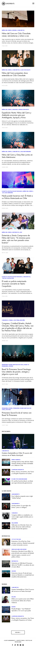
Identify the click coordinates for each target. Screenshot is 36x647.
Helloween (15, 523)
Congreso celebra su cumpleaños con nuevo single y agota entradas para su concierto (22, 516)
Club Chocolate (25, 70)
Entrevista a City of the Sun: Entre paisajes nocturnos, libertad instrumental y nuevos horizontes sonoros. (23, 543)
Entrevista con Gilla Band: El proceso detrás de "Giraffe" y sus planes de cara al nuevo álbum (23, 565)
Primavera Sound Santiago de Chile (12, 364)
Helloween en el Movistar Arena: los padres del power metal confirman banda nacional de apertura (22, 526)
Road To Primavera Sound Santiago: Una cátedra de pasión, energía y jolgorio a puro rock (16, 371)
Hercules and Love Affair (19, 549)
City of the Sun (16, 539)
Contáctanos (20, 640)
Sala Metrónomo (26, 151)
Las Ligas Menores (7, 192)
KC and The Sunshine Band (19, 479)
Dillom (14, 596)
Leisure (14, 571)
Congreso (5, 320)
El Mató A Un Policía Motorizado (12, 191)
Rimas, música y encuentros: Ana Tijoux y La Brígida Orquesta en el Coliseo (23, 472)
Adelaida (15, 109)
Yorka (11, 320)
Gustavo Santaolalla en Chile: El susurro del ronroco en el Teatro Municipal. (17, 454)
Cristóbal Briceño (19, 320)
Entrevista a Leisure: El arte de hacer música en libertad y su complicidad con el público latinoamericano (23, 575)
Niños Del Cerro (6, 30)
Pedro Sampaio (16, 459)
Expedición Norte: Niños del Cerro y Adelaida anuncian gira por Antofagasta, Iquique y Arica (16, 115)
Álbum (13, 606)
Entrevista (15, 232)
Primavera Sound (7, 408)
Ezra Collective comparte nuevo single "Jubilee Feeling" (22, 497)
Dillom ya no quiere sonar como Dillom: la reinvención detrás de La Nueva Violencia (23, 600)
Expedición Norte (24, 109)
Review (14, 30)
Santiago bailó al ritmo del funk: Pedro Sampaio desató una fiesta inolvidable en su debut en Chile (22, 463)
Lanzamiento (15, 494)
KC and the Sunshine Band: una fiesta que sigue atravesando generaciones (22, 482)
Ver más (17, 632)
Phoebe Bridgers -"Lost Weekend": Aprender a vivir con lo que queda (21, 609)
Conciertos (20, 30)
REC (21, 232)
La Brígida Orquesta (18, 469)
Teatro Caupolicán (8, 278)
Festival (8, 409)
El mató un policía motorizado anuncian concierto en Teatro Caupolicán (14, 283)
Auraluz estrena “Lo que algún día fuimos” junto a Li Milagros (21, 506)
